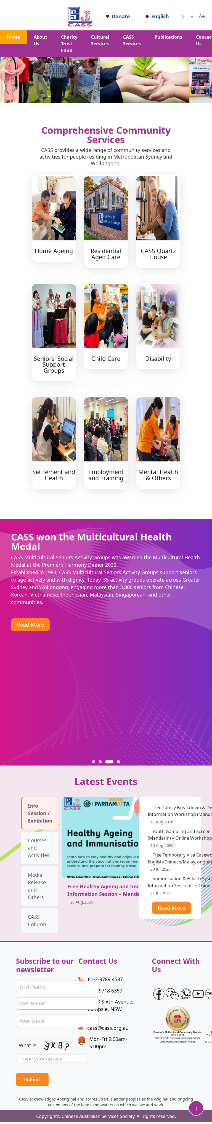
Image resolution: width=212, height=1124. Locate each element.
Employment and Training (106, 475)
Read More (30, 624)
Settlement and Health (53, 475)
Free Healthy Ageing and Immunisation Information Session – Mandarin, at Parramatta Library (116, 894)
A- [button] (183, 16)
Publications (168, 37)
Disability (158, 358)
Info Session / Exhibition (40, 813)
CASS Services (132, 40)
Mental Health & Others (158, 475)
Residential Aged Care (106, 254)
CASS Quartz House (158, 254)
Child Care (105, 358)
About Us (40, 40)
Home (13, 37)
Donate (121, 16)
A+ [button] (202, 16)
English (160, 16)
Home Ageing (54, 251)
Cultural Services (100, 40)
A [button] (192, 16)
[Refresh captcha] (81, 1042)
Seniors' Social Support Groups (54, 364)
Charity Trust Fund (69, 43)
